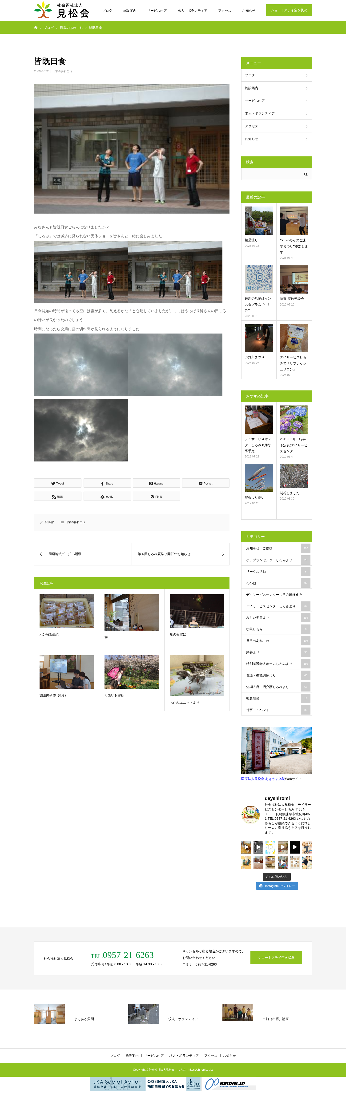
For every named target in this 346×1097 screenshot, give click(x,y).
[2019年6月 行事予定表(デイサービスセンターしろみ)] (294, 419)
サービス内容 (157, 10)
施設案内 (129, 10)
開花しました (290, 493)
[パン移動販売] (67, 611)
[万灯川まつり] (259, 338)
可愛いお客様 (114, 695)
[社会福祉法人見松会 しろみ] (62, 10)
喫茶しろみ (276, 629)
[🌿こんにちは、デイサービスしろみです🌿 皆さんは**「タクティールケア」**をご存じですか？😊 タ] (307, 847)
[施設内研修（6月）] (67, 672)
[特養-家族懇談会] (294, 279)
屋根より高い (255, 497)
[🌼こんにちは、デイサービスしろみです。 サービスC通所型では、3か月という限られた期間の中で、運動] (246, 862)
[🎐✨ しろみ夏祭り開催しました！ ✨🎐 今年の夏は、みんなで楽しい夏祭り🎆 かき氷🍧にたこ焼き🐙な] (258, 847)
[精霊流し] (259, 221)
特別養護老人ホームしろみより (277, 664)
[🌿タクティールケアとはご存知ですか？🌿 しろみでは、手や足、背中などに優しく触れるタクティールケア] (270, 862)
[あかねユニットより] (197, 675)
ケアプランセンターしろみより (276, 560)
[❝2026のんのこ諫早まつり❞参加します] (294, 221)
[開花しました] (294, 476)
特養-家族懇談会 (292, 299)
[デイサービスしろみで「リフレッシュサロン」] (294, 338)
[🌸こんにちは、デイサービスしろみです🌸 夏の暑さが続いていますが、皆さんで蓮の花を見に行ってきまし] (295, 847)
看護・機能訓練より (276, 675)
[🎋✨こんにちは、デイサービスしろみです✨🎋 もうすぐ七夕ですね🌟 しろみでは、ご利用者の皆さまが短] (295, 862)
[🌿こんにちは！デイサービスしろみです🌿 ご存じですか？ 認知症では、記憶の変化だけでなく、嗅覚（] (307, 862)
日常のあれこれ (62, 71)
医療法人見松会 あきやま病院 (263, 779)
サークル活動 (276, 571)
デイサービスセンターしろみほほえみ (276, 596)
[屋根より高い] (259, 478)
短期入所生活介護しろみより (276, 687)
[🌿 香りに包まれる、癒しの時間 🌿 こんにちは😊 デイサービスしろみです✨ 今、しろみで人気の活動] (246, 847)
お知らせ (248, 10)
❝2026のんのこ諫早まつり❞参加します (294, 246)
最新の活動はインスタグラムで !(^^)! (258, 304)
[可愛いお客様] (132, 672)
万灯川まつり (255, 357)
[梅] (132, 612)
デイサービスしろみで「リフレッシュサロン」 (293, 363)
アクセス (224, 10)
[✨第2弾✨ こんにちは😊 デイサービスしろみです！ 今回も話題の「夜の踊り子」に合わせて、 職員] (283, 862)
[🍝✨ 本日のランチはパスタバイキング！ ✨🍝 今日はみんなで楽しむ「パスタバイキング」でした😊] (270, 847)
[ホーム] (35, 27)
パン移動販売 (49, 634)
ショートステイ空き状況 (289, 10)
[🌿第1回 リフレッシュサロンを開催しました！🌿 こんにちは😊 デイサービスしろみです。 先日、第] (258, 862)
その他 (276, 583)
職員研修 (276, 698)
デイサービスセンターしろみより (276, 606)
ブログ (107, 10)
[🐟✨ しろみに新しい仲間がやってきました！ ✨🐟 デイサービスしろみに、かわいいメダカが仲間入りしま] (283, 847)
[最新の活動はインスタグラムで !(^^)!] (259, 279)
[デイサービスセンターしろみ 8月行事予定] (259, 419)
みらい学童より (277, 618)
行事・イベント (276, 710)
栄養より (276, 652)
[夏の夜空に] (197, 611)
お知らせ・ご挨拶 (277, 548)
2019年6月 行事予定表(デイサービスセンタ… (293, 445)
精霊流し (251, 240)
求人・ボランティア (192, 10)
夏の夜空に (178, 634)
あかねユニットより (184, 702)
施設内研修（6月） (54, 695)
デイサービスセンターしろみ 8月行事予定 (258, 445)
